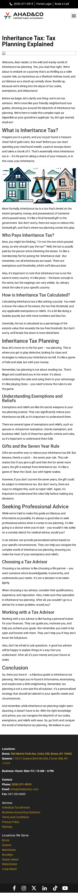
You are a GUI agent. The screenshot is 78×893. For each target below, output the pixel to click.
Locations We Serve (15, 835)
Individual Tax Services (16, 807)
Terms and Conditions (15, 817)
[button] (73, 15)
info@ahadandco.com (24, 789)
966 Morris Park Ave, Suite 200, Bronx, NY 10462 (41, 753)
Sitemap (7, 826)
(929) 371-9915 (21, 784)
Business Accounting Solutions (21, 812)
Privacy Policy (10, 822)
